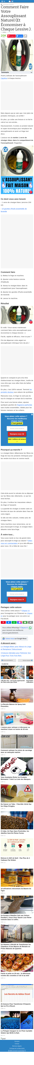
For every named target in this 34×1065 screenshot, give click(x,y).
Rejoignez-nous (16, 434)
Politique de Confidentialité (17, 1048)
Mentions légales (17, 1046)
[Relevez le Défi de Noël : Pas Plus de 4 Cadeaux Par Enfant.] (17, 847)
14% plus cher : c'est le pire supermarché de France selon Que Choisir (13, 681)
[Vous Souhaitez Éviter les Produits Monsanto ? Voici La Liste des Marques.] (17, 766)
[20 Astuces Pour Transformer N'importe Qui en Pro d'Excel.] (17, 993)
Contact (17, 1043)
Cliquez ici (26, 611)
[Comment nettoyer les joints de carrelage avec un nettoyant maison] (17, 741)
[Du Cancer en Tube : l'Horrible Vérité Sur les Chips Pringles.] (17, 793)
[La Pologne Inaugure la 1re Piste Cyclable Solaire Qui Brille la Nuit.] (17, 1020)
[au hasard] (12, 1)
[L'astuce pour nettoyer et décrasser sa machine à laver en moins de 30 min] (17, 718)
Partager (20, 36)
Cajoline (4, 78)
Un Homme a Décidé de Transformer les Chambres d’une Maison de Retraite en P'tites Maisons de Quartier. (16, 946)
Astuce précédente (8, 660)
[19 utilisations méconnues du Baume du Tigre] (17, 877)
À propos (17, 1041)
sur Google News (15, 638)
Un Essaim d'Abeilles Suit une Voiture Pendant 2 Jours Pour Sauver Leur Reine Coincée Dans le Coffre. (16, 917)
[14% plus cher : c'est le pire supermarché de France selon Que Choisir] (13, 672)
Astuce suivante (27, 660)
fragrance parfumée (24, 405)
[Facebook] (8, 622)
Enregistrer (12, 36)
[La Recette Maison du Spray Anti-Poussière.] (17, 695)
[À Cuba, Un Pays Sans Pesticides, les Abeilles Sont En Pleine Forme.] (17, 820)
